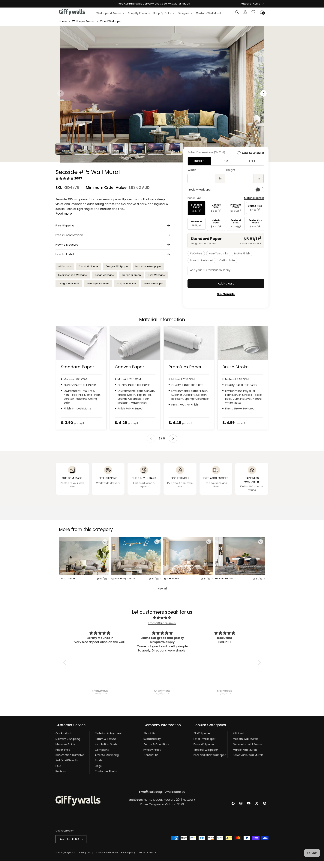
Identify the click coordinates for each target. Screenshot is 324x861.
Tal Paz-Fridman (131, 275)
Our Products (64, 733)
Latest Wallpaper (204, 739)
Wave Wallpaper (153, 283)
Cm (226, 161)
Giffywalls (69, 852)
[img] (162, 618)
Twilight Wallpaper (69, 283)
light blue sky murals (123, 578)
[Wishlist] (253, 12)
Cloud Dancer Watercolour (67, 578)
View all (162, 588)
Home (63, 21)
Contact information (107, 852)
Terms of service (147, 852)
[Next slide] (173, 438)
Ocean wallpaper (104, 275)
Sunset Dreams (224, 578)
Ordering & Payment (108, 733)
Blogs (98, 766)
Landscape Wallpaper (148, 266)
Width (192, 170)
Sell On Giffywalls (67, 760)
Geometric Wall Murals (247, 744)
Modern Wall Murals (245, 739)
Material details (254, 198)
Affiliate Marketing (107, 755)
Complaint (102, 750)
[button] (110, 13)
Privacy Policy (152, 750)
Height (231, 170)
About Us (149, 733)
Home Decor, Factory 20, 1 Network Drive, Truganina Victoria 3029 (162, 802)
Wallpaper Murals (83, 21)
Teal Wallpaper (156, 275)
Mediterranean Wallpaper (72, 275)
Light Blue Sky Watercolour (171, 578)
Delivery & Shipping (68, 739)
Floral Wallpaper (204, 744)
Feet (252, 161)
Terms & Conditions (156, 744)
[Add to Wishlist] (104, 541)
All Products (65, 266)
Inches (199, 161)
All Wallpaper (202, 733)
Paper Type (63, 750)
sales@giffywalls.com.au (162, 792)
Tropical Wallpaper (206, 750)
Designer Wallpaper (117, 266)
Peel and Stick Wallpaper (210, 755)
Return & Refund (105, 739)
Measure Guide (65, 744)
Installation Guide (106, 744)
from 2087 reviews (162, 623)
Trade (99, 760)
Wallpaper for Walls (98, 283)
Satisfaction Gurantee (70, 755)
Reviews (61, 771)
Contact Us (150, 755)
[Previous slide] (151, 438)
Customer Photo (106, 771)
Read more (64, 213)
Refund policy (128, 852)
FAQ (58, 766)
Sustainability (152, 739)
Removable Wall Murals (248, 755)
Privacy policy (86, 852)
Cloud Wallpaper (111, 21)
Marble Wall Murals (245, 750)
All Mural (238, 733)
